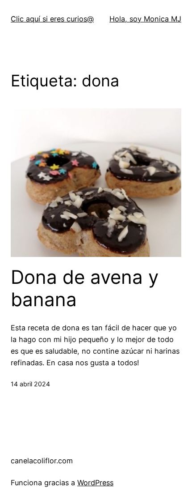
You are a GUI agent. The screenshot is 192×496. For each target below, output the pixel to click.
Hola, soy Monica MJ (145, 18)
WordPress (95, 482)
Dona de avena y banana (85, 288)
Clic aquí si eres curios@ (52, 18)
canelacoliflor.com (42, 460)
